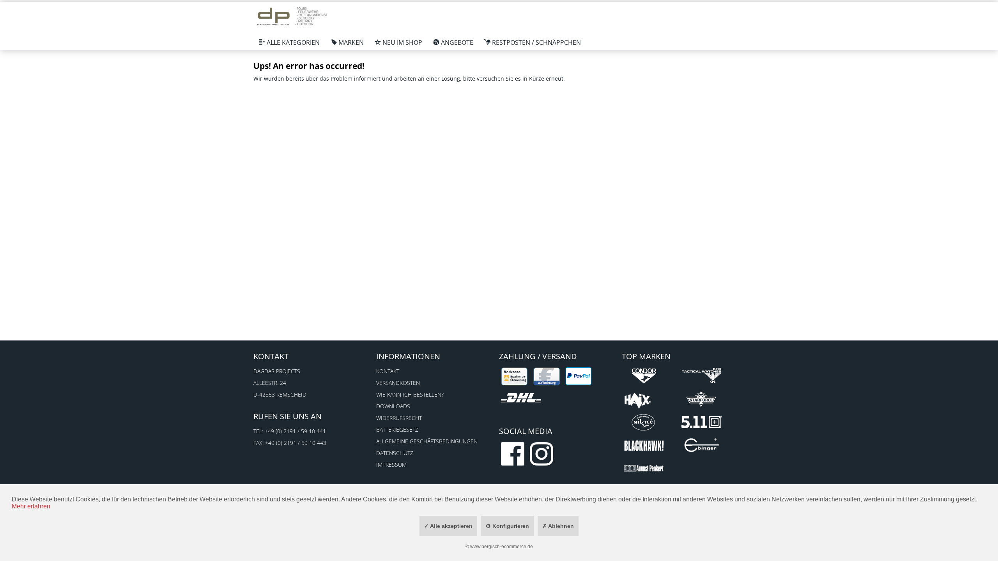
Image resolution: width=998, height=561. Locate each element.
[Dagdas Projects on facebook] (512, 454)
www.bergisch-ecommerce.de (501, 546)
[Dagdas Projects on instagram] (541, 454)
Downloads (393, 406)
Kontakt (387, 371)
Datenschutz (394, 453)
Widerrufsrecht (399, 418)
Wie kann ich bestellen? (410, 394)
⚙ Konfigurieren (507, 526)
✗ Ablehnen (558, 526)
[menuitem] (289, 42)
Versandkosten (398, 382)
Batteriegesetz (397, 429)
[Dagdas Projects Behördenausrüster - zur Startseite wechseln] (292, 17)
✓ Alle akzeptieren (448, 526)
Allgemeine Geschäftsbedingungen (427, 441)
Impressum (391, 464)
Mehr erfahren (31, 506)
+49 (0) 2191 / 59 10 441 (295, 431)
